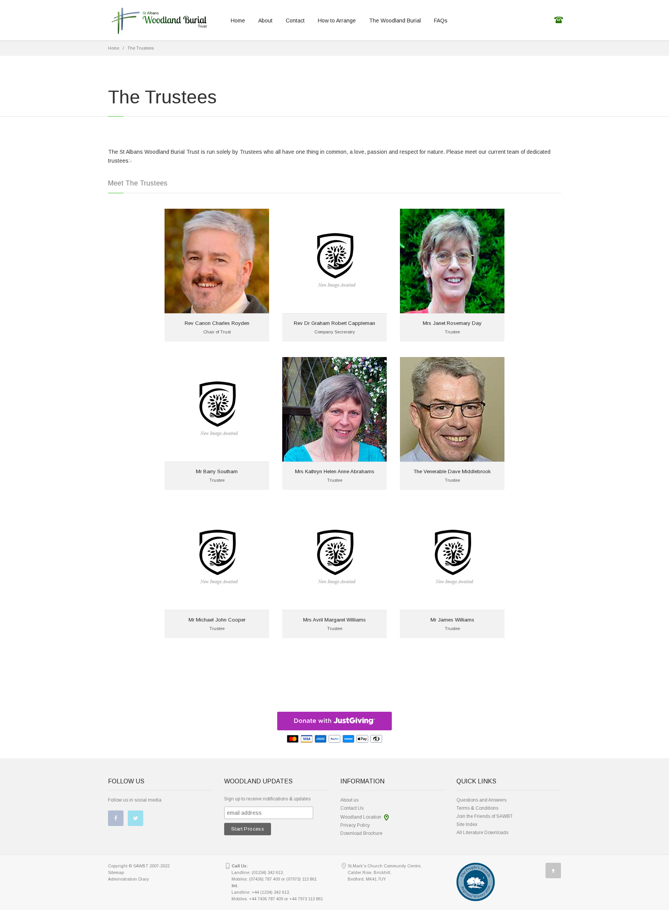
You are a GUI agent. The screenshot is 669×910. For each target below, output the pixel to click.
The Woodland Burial (395, 20)
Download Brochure (361, 833)
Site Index (466, 824)
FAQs (441, 20)
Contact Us (352, 808)
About (265, 20)
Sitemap (116, 872)
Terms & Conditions (477, 808)
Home (238, 20)
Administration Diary (128, 879)
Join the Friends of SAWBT (484, 816)
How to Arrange (337, 20)
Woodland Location (360, 817)
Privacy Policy (355, 825)
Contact (295, 20)
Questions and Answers (481, 800)
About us (349, 800)
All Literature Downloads (482, 832)
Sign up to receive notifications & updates (267, 799)
